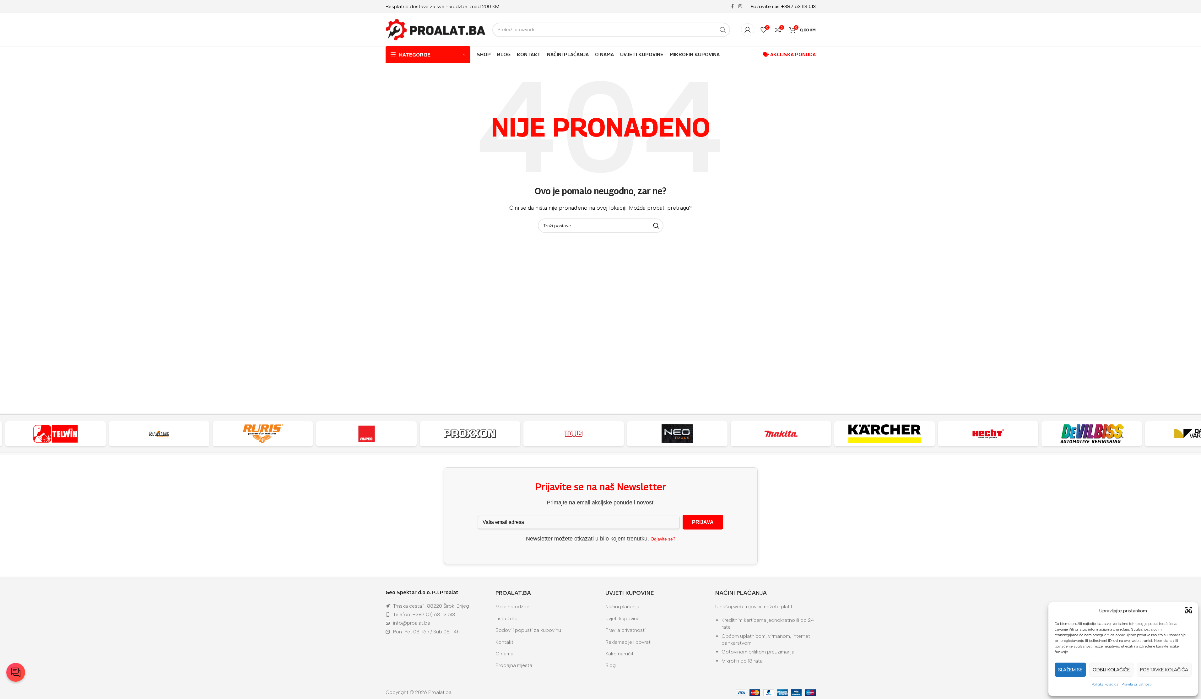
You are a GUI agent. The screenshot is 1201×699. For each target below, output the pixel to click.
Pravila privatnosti (1137, 684)
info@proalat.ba (411, 623)
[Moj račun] (747, 30)
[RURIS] (263, 433)
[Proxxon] (470, 433)
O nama (504, 654)
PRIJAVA (703, 522)
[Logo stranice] (436, 29)
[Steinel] (159, 433)
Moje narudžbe (512, 607)
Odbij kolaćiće (1111, 670)
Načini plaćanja (622, 607)
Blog (610, 665)
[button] (1188, 611)
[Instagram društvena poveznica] (740, 6)
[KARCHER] (884, 433)
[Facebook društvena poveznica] (732, 6)
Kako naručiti (620, 654)
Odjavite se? (663, 538)
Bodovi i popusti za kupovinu (528, 630)
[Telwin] (55, 433)
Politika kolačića (1105, 684)
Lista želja (506, 618)
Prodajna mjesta (513, 665)
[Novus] (574, 433)
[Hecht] (988, 433)
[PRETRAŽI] (723, 30)
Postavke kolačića (1164, 670)
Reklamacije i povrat (628, 642)
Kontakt (504, 642)
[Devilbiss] (1092, 433)
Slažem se (1070, 670)
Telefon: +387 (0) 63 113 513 (424, 614)
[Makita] (781, 433)
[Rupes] (366, 433)
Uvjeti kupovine (622, 618)
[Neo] (677, 433)
